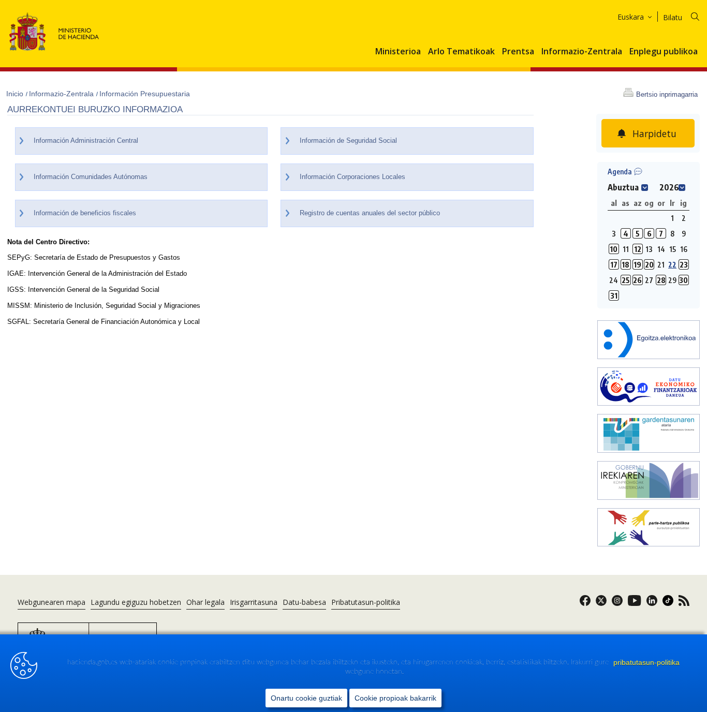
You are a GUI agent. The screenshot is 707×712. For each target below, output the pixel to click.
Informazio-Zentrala (581, 52)
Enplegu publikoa (663, 52)
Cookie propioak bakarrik (395, 698)
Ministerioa (398, 52)
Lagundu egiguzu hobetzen (136, 602)
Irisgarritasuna (253, 602)
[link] (585, 603)
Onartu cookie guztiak (306, 698)
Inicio (15, 94)
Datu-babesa (304, 602)
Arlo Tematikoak (461, 52)
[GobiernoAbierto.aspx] (648, 481)
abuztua (623, 187)
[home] (648, 340)
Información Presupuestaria (144, 94)
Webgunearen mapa (51, 602)
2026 (669, 187)
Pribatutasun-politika (365, 602)
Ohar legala (205, 602)
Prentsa (518, 52)
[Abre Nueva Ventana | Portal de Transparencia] (648, 434)
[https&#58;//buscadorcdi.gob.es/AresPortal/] (648, 387)
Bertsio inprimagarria (667, 94)
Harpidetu (654, 133)
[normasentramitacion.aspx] (648, 528)
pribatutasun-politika (646, 662)
